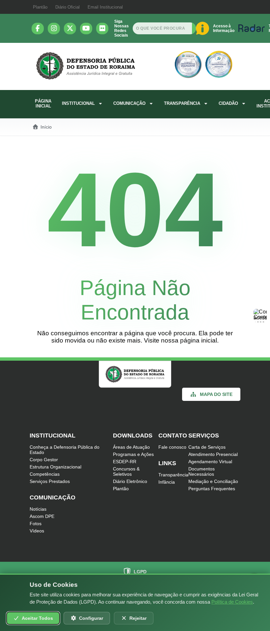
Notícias (38, 509)
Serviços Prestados (50, 481)
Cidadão (228, 103)
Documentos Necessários (201, 471)
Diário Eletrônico (130, 481)
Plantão (40, 7)
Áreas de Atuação (131, 447)
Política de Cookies (232, 602)
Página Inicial (43, 103)
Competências (45, 474)
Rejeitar (138, 618)
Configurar (91, 618)
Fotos (35, 523)
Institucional (78, 103)
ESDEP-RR (124, 461)
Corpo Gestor (44, 459)
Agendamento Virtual (210, 461)
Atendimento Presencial (213, 454)
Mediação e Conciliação (213, 481)
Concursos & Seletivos (126, 471)
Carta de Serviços (207, 447)
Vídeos (37, 530)
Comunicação (129, 103)
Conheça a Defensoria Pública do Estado (64, 449)
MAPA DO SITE (216, 394)
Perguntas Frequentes (211, 488)
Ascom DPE (42, 516)
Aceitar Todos (37, 618)
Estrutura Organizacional (55, 466)
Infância (166, 482)
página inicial (198, 340)
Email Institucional (105, 7)
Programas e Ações (133, 454)
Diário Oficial (67, 7)
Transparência (182, 103)
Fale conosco (172, 447)
